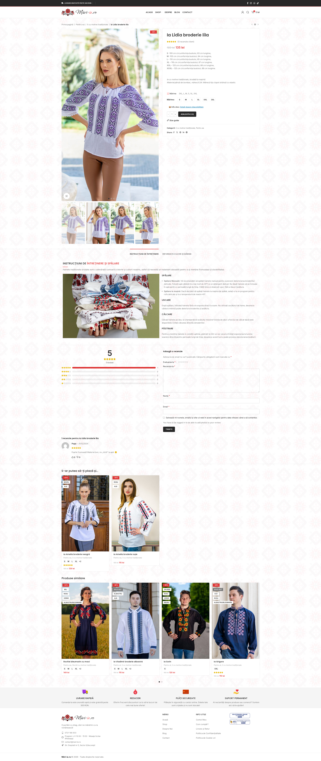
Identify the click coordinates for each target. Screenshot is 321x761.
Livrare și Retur (203, 729)
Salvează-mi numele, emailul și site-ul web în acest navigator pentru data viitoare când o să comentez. (211, 417)
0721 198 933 (70, 733)
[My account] (242, 12)
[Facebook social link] (247, 3)
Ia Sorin (167, 661)
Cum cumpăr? (202, 724)
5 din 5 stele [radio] (187, 362)
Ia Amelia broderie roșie (125, 554)
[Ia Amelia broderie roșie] (135, 513)
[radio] (179, 99)
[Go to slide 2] (111, 198)
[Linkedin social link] (183, 132)
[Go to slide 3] (114, 198)
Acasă (165, 720)
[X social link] (177, 132)
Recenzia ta (169, 366)
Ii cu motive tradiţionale (97, 24)
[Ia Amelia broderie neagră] (85, 513)
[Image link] (78, 717)
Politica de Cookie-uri (206, 738)
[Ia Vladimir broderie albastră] (135, 621)
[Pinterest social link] (180, 132)
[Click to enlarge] (66, 196)
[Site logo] (79, 12)
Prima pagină (67, 24)
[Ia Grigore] (236, 621)
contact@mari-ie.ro (73, 742)
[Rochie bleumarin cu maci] (85, 621)
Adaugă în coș (187, 114)
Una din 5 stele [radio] (179, 362)
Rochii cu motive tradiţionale (84, 665)
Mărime (170, 99)
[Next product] (258, 24)
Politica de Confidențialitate (208, 733)
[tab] (144, 253)
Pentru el (117, 665)
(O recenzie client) (185, 41)
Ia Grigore (219, 661)
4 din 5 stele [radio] (185, 362)
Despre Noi (167, 729)
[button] (65, 223)
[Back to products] (255, 24)
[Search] (247, 12)
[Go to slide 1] (108, 198)
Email (166, 406)
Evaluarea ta (169, 362)
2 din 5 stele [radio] (181, 362)
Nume (166, 396)
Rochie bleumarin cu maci (76, 661)
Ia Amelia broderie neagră (76, 554)
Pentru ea (80, 24)
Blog (164, 733)
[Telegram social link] (186, 132)
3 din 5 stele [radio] (183, 362)
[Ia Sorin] (186, 621)
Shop (164, 724)
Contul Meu (201, 720)
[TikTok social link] (257, 3)
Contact (166, 738)
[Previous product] (252, 24)
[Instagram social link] (251, 3)
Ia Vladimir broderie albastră (128, 661)
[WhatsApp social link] (254, 3)
